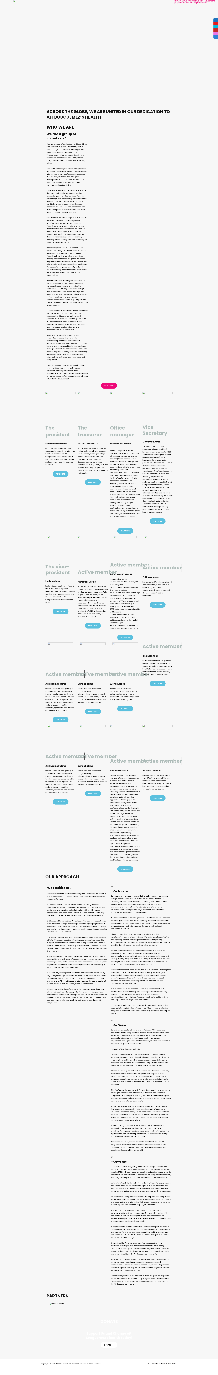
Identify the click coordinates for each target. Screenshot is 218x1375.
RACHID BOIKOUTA (88, 443)
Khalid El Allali (150, 656)
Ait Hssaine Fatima (55, 683)
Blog (195, 3)
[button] (51, 1304)
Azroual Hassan (119, 770)
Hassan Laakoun (151, 770)
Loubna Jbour (53, 581)
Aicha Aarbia (117, 683)
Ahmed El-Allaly (87, 581)
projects (178, 3)
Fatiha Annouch (151, 577)
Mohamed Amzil (151, 441)
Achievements (208, 1)
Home (177, 1)
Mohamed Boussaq (56, 443)
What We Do (196, 1)
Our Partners (187, 3)
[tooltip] (215, 20)
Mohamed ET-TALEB (121, 574)
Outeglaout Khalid (120, 443)
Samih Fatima (85, 683)
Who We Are (185, 1)
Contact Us (202, 3)
